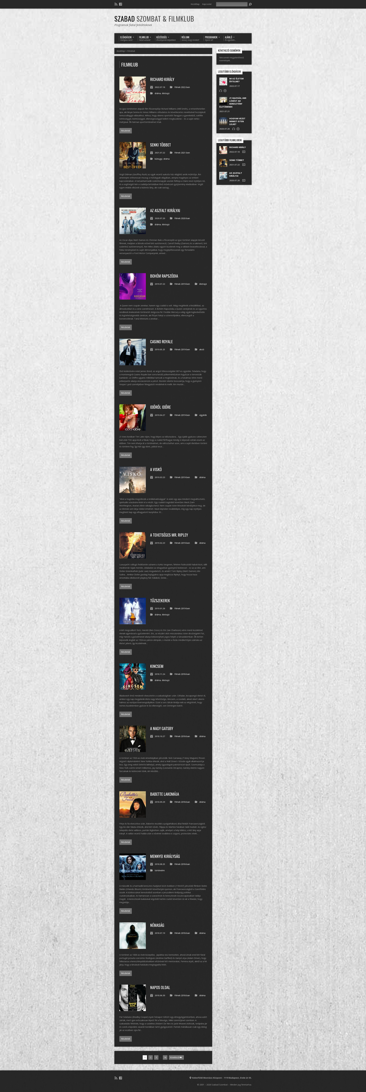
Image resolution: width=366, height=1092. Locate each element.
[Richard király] (132, 101)
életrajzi (165, 93)
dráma (158, 93)
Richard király (162, 79)
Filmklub (131, 51)
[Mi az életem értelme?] (223, 84)
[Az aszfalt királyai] (132, 232)
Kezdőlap (195, 4)
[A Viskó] (132, 491)
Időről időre (160, 407)
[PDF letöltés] (225, 90)
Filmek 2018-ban (182, 674)
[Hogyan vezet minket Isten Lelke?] (223, 123)
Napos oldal (160, 987)
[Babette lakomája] (132, 816)
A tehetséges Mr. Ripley (169, 535)
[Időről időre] (132, 429)
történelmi (160, 870)
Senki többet (160, 145)
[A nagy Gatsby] (132, 750)
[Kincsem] (132, 688)
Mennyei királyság (165, 856)
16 (165, 1057)
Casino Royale (161, 341)
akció (201, 349)
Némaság (157, 925)
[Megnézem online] (243, 151)
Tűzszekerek (160, 600)
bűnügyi (158, 158)
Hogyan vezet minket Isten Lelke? (237, 121)
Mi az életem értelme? (236, 80)
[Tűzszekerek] (132, 622)
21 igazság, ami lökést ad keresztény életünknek (232, 102)
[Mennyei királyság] (132, 878)
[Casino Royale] (132, 363)
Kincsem (156, 666)
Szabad (154, 19)
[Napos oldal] (132, 1009)
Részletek (125, 130)
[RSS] (116, 4)
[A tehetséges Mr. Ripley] (132, 557)
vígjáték (203, 415)
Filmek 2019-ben (182, 284)
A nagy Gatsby (161, 728)
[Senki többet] (132, 166)
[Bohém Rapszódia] (132, 298)
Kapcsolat (207, 4)
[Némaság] (132, 947)
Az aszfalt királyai (165, 210)
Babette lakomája (164, 794)
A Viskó (156, 469)
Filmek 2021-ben (182, 152)
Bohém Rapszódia (164, 276)
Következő (175, 1057)
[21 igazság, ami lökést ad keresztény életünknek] (223, 103)
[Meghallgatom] (220, 90)
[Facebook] (120, 4)
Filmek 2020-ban (182, 218)
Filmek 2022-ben (182, 87)
